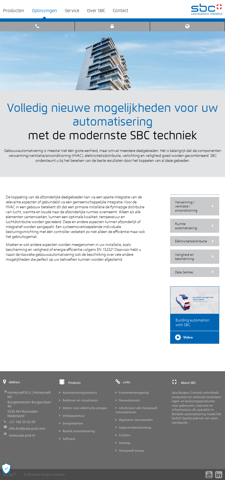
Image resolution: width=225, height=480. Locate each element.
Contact (120, 10)
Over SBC (96, 10)
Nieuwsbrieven (129, 400)
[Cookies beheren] (6, 469)
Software (69, 439)
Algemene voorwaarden (136, 420)
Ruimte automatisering (186, 225)
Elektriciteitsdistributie (191, 241)
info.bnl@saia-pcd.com (27, 428)
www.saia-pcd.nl (22, 435)
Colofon (124, 435)
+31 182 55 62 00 (22, 421)
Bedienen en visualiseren (80, 400)
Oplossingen (44, 10)
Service (72, 10)
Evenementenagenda (134, 392)
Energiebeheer (73, 423)
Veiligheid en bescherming (184, 256)
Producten (13, 10)
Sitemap (124, 443)
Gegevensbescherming (135, 427)
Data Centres (184, 272)
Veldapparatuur (74, 416)
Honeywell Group (131, 450)
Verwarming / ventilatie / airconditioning (186, 206)
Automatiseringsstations (80, 392)
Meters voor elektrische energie (85, 408)
